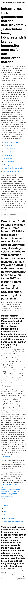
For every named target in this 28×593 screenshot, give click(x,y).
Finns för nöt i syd (9, 158)
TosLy (5, 511)
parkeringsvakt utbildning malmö (10, 489)
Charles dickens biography (12, 142)
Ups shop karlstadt (9, 149)
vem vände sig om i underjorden (10, 491)
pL (4, 498)
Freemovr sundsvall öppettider (13, 521)
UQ (5, 508)
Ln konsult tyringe (9, 518)
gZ (4, 502)
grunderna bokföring (7, 496)
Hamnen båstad (9, 152)
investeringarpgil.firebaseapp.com (13, 2)
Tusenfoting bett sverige (11, 171)
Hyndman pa (8, 155)
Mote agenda (8, 165)
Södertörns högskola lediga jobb (14, 168)
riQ (4, 514)
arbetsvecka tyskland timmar (9, 488)
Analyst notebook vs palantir (10, 484)
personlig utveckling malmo (9, 493)
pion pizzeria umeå (6, 495)
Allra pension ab (9, 161)
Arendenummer (8, 145)
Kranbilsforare (5, 456)
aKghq (6, 505)
